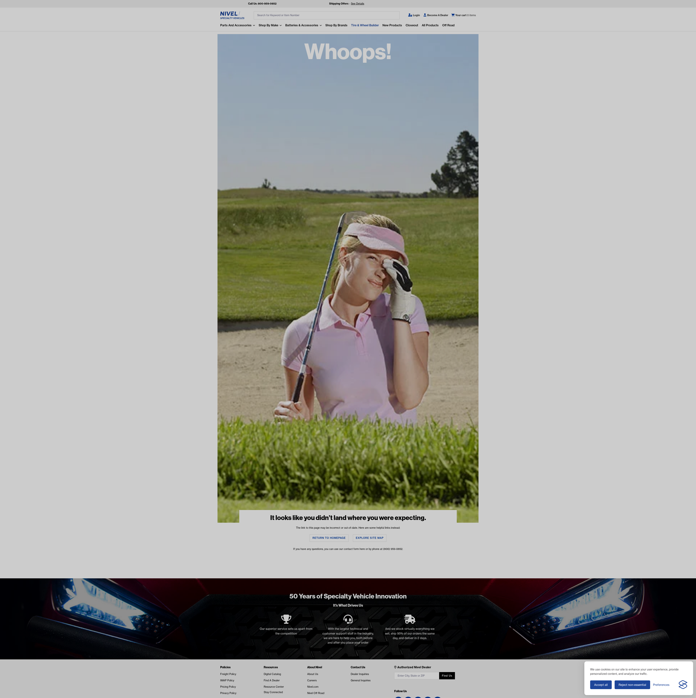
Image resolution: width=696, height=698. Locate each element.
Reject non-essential (632, 685)
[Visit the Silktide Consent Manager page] (683, 684)
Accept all (601, 685)
